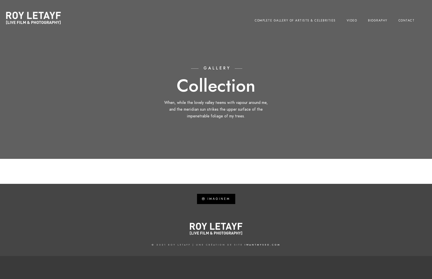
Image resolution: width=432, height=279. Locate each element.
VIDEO (352, 20)
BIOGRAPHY (378, 20)
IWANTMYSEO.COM (262, 244)
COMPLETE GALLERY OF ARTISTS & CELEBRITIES (295, 20)
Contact (406, 20)
